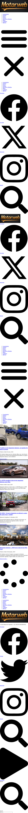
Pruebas (4, 17)
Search (1, 781)
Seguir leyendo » (3, 459)
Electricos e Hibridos (7, 19)
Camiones (5, 21)
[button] (14, 52)
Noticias (4, 15)
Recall (4, 16)
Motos (4, 20)
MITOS (4, 22)
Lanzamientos (6, 14)
